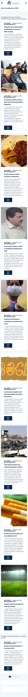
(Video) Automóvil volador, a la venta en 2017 (13, 647)
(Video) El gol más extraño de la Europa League (13, 605)
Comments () (10, 24)
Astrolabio (7, 23)
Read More (8, 53)
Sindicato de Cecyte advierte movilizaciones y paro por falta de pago (13, 29)
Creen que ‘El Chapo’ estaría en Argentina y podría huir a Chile (13, 248)
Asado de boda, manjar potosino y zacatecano (11, 175)
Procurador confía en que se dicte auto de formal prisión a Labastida (13, 102)
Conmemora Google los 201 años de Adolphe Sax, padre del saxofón (13, 394)
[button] (2, 3)
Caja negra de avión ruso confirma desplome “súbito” (13, 466)
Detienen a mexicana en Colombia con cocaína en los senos (13, 321)
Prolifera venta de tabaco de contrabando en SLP (13, 535)
